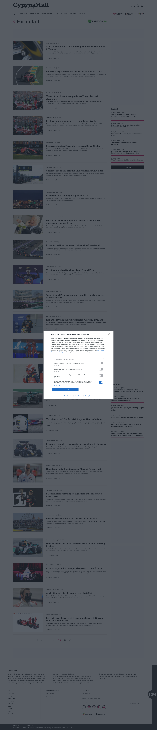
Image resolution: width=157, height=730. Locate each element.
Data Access (78, 395)
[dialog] (78, 365)
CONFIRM (65, 389)
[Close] (110, 334)
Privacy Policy (89, 395)
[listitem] (78, 359)
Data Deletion (68, 395)
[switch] (101, 363)
